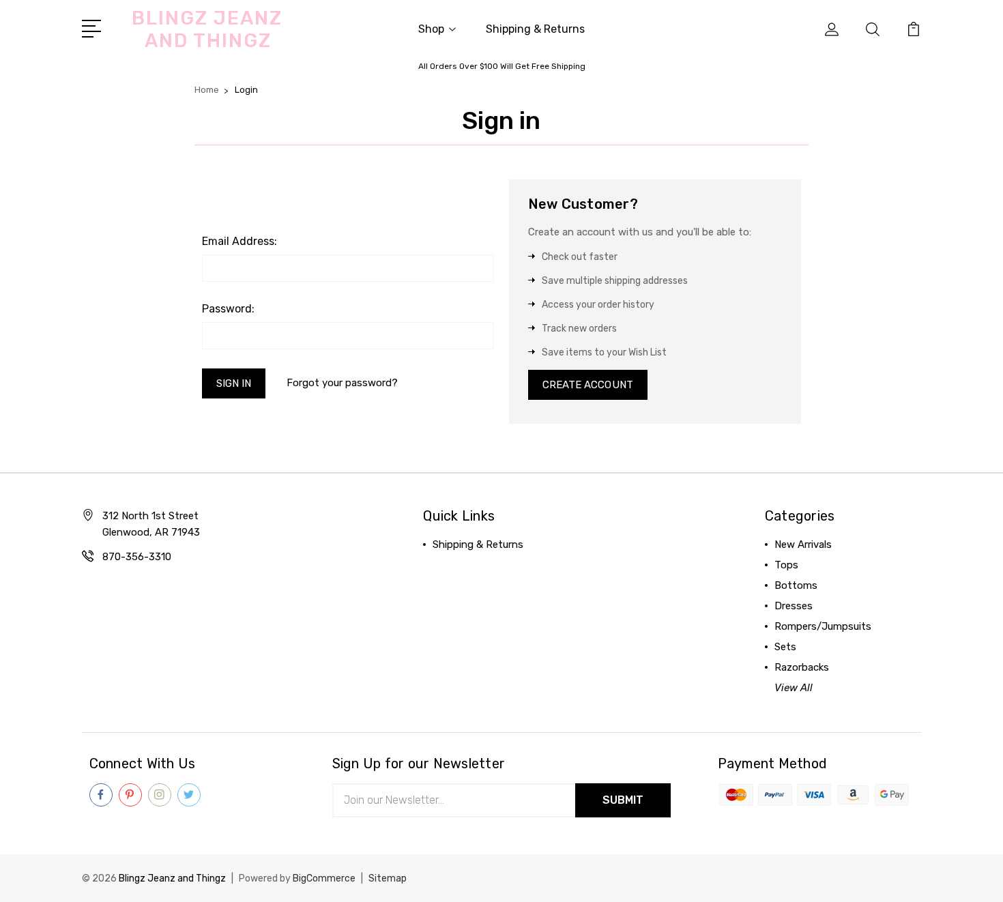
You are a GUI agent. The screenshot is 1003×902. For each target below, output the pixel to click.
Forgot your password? (342, 383)
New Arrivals (803, 544)
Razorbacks (801, 667)
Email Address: (239, 241)
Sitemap (387, 878)
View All (793, 688)
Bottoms (795, 585)
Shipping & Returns (535, 29)
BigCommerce (324, 878)
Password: (228, 308)
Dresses (793, 606)
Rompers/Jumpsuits (822, 626)
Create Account (587, 385)
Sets (785, 647)
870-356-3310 (136, 557)
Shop (431, 29)
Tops (786, 565)
